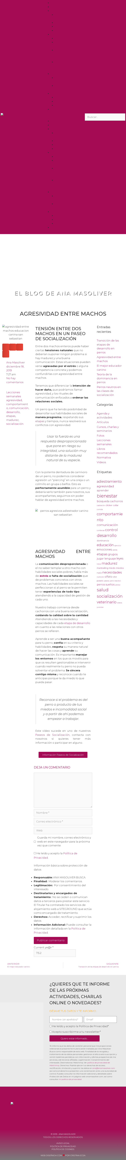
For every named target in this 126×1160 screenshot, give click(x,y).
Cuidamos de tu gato (69, 30)
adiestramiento (109, 481)
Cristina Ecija (77, 1155)
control (111, 530)
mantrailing (102, 568)
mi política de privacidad (70, 1079)
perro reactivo (115, 581)
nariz (99, 573)
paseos (106, 581)
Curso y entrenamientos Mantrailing (66, 65)
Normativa (104, 457)
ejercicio (117, 546)
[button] (63, 117)
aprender (103, 490)
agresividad (14, 400)
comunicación (19, 408)
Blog (54, 93)
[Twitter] (108, 1109)
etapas (10, 415)
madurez (12, 419)
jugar (100, 558)
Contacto (57, 109)
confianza (100, 530)
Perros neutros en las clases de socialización (109, 390)
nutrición (100, 577)
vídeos (119, 603)
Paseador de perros (68, 26)
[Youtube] (100, 1109)
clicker (109, 505)
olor (115, 577)
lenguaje (110, 558)
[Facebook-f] (91, 1109)
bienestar (107, 496)
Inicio (54, 2)
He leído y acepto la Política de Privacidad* (80, 1026)
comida (100, 509)
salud (102, 589)
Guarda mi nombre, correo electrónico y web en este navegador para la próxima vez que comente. (64, 841)
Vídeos (59, 101)
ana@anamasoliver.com (103, 1068)
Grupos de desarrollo (69, 38)
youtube (100, 607)
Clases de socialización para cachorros (66, 53)
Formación (58, 73)
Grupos (56, 34)
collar (115, 505)
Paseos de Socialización (52, 734)
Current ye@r (43, 947)
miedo (112, 568)
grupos (113, 554)
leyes (119, 558)
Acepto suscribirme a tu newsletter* (76, 1031)
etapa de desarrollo (77, 623)
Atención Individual (64, 10)
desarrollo (13, 412)
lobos (99, 564)
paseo (100, 580)
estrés (44, 575)
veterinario (106, 602)
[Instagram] (116, 1109)
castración (101, 505)
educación (105, 545)
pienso (117, 585)
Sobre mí (57, 6)
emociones (104, 549)
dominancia (103, 540)
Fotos (58, 105)
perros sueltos (105, 584)
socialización (15, 423)
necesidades (112, 572)
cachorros (116, 501)
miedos (120, 568)
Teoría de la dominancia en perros (107, 378)
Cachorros (61, 22)
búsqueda (103, 501)
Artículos (103, 422)
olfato (108, 576)
